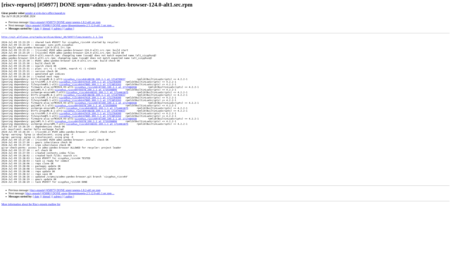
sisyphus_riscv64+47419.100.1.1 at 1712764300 (90, 81)
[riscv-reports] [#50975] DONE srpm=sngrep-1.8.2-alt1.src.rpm (65, 22)
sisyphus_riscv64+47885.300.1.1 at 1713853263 (90, 84)
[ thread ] (46, 28)
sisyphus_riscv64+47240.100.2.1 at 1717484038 (106, 87)
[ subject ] (57, 28)
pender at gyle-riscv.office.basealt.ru (45, 13)
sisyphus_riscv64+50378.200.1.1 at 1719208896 (86, 89)
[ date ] (37, 28)
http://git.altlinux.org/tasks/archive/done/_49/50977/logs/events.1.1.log (52, 37)
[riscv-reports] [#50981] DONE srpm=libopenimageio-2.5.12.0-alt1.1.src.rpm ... (69, 25)
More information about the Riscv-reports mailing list (30, 204)
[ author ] (69, 28)
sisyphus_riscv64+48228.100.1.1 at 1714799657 (94, 79)
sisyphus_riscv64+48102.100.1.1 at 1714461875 (97, 92)
